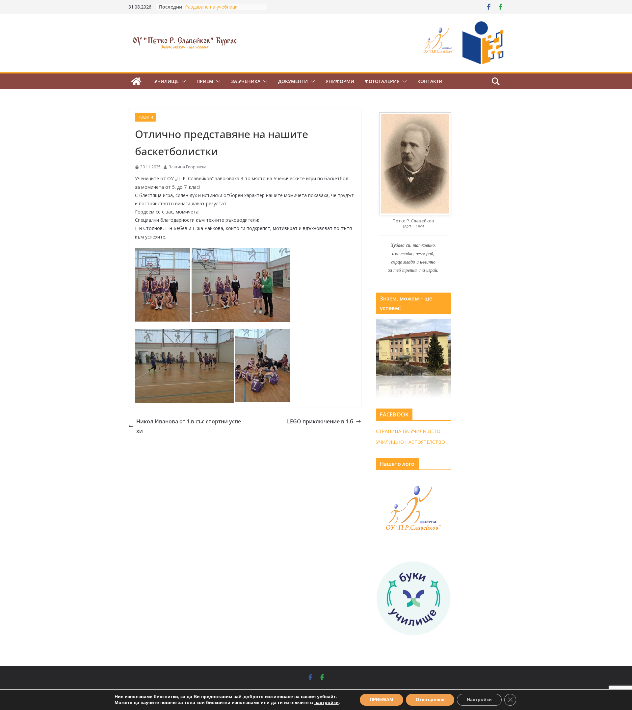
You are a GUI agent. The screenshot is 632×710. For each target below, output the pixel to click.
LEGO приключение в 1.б (320, 421)
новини (145, 117)
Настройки (479, 699)
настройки (326, 703)
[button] (182, 81)
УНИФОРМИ (340, 81)
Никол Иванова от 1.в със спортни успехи (188, 426)
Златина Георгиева (187, 167)
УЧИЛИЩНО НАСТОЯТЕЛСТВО (410, 442)
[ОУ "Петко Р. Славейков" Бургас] (136, 81)
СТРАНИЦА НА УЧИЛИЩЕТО (408, 431)
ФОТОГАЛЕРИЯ (382, 81)
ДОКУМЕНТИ (293, 81)
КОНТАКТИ (429, 81)
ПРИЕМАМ (381, 699)
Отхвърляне (430, 699)
